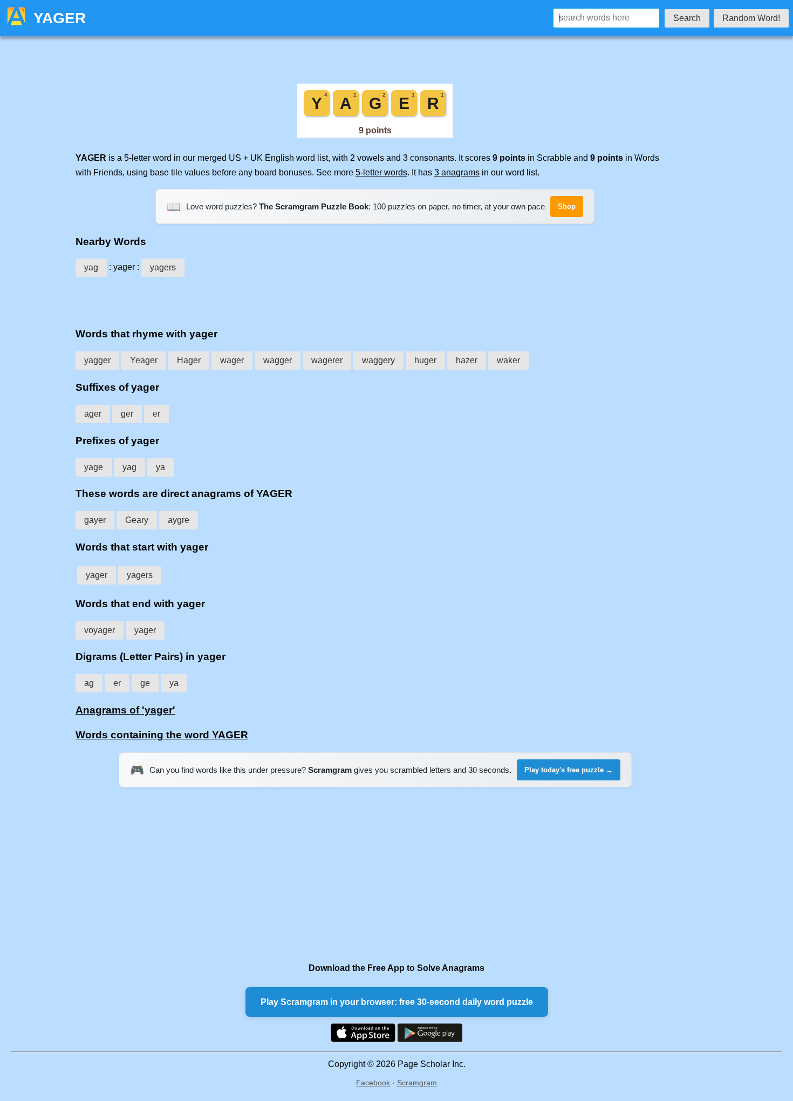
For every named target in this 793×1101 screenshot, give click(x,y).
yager (96, 575)
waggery (378, 360)
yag (91, 267)
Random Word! (751, 18)
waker (508, 360)
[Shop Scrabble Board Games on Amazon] (375, 134)
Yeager (144, 360)
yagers (163, 267)
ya (160, 467)
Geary (136, 520)
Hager (189, 360)
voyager (99, 630)
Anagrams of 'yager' (125, 710)
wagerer (327, 360)
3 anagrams (457, 172)
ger (127, 413)
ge (145, 683)
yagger (97, 360)
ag (89, 683)
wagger (277, 360)
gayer (95, 520)
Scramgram (417, 1082)
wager (232, 360)
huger (425, 360)
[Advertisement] (375, 298)
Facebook (373, 1082)
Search (687, 18)
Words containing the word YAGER (162, 734)
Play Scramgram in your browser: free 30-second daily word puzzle (397, 1002)
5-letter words (381, 172)
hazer (466, 360)
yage (93, 467)
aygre (178, 520)
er (156, 413)
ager (92, 413)
